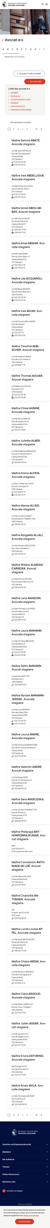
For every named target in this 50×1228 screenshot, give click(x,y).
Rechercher (36, 82)
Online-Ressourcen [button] (10, 1174)
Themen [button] (6, 1167)
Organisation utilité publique (21, 109)
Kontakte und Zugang (14, 1191)
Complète (14, 92)
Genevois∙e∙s (15, 96)
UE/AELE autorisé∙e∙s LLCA (21, 99)
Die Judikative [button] (8, 1159)
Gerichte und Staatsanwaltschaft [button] (16, 1144)
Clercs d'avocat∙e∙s (18, 106)
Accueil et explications (30, 74)
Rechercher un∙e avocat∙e (14, 57)
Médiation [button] (6, 1152)
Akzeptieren (24, 1222)
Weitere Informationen (31, 1216)
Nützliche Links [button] (8, 1181)
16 (36, 129)
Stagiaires (14, 103)
